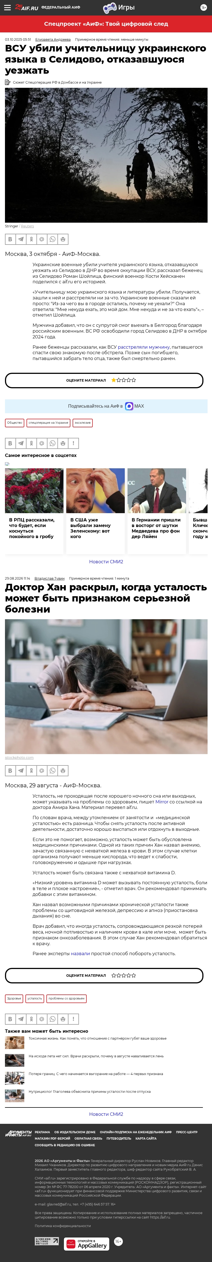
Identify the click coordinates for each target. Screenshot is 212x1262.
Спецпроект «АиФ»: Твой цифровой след (106, 23)
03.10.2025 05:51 (18, 39)
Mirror (161, 802)
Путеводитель (119, 1138)
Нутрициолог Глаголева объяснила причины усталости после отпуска (90, 1091)
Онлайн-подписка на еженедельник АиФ (136, 1132)
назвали (80, 953)
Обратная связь (88, 1138)
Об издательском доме (75, 1132)
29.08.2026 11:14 (17, 578)
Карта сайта (146, 1138)
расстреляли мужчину (144, 347)
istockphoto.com (19, 757)
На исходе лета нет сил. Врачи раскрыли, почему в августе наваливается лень (96, 1056)
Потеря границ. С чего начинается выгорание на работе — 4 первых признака (96, 1074)
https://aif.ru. (160, 1217)
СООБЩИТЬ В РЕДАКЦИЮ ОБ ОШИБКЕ (65, 1145)
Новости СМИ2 (106, 561)
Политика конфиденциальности (63, 1226)
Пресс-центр (186, 1132)
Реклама (42, 1132)
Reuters (27, 226)
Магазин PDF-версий (52, 1138)
